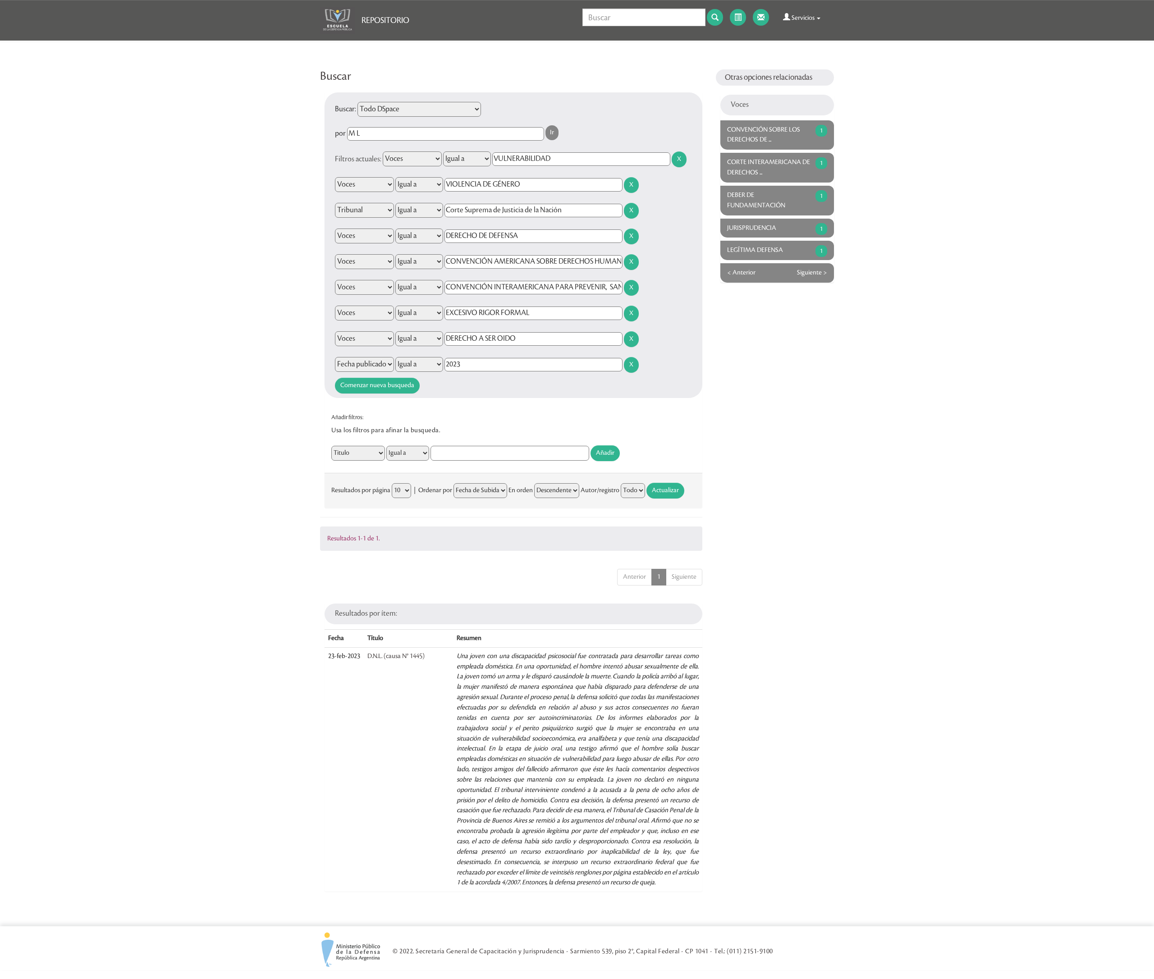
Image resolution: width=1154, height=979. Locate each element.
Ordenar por (435, 490)
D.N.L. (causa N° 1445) (396, 656)
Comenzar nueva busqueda (377, 385)
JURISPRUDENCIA (751, 228)
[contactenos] (761, 17)
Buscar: (345, 109)
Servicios (803, 18)
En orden (520, 490)
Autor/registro (600, 490)
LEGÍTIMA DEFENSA (755, 250)
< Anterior (741, 272)
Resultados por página (360, 490)
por (340, 133)
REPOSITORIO (385, 20)
